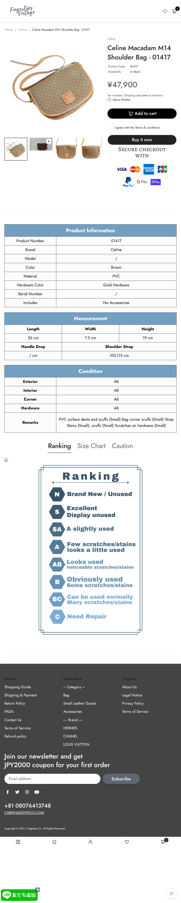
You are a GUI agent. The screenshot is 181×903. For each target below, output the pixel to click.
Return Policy (14, 703)
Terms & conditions (147, 127)
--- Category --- (74, 687)
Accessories (72, 711)
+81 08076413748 (27, 806)
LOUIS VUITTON (76, 744)
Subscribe (121, 779)
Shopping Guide (17, 687)
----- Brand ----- (73, 720)
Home (9, 30)
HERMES (70, 728)
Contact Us (12, 720)
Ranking (59, 446)
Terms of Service (17, 728)
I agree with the (137, 127)
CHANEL (70, 736)
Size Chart (91, 446)
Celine (22, 30)
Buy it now (142, 140)
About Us (129, 687)
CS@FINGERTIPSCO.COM (24, 813)
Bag (66, 695)
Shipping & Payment (20, 695)
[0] (174, 11)
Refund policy (15, 736)
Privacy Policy (133, 703)
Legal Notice (132, 695)
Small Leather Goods (79, 703)
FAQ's (8, 711)
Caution (122, 446)
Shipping (129, 95)
